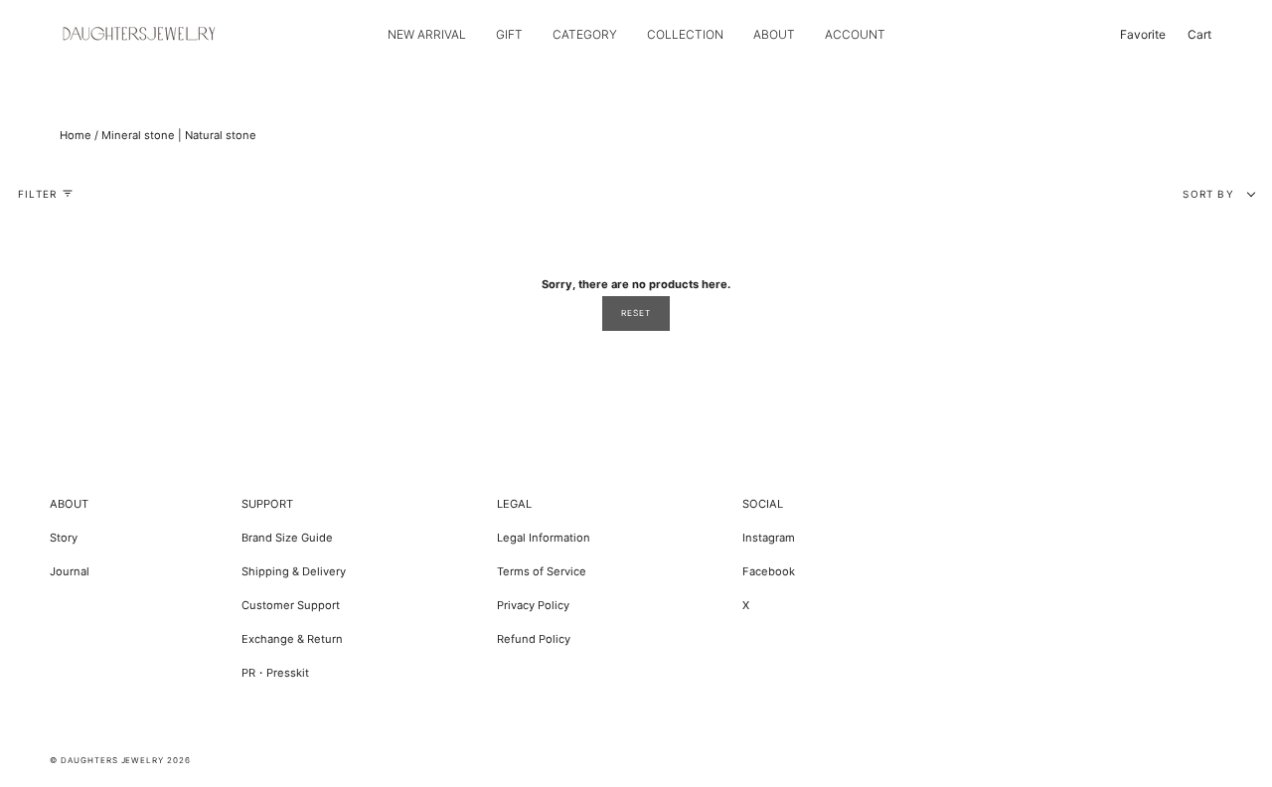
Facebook (768, 571)
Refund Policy (533, 639)
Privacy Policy (533, 605)
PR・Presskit (275, 673)
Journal (69, 571)
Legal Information (543, 538)
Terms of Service (541, 571)
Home (75, 135)
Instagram (768, 538)
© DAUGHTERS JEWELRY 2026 (120, 760)
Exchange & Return (292, 639)
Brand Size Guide (287, 538)
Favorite (1143, 34)
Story (64, 538)
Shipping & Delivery (293, 571)
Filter (37, 194)
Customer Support (290, 605)
